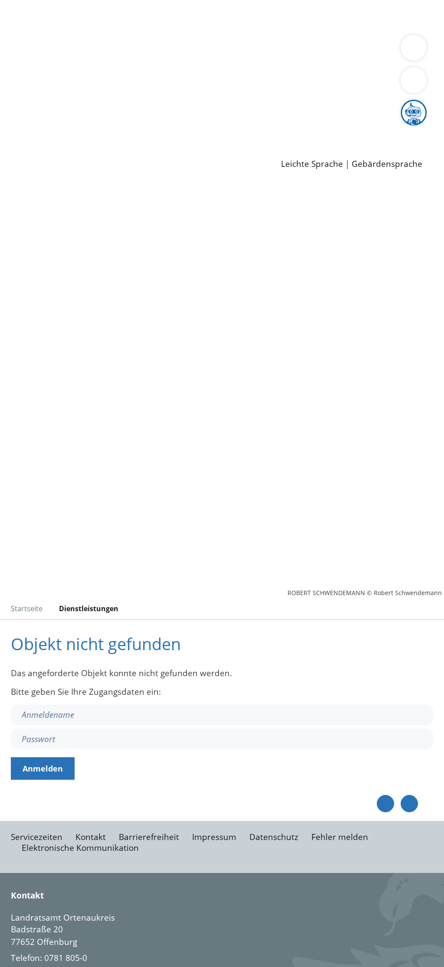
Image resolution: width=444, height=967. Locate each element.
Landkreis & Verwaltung (46, 50)
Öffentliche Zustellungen (149, 150)
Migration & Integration (268, 16)
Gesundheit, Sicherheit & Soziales (159, 61)
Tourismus (44, 72)
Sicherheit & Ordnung (358, 16)
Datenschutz (273, 837)
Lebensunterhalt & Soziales (104, 16)
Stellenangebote (55, 127)
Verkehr (175, 16)
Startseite (26, 608)
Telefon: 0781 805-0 (49, 958)
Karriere (16, 117)
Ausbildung (170, 127)
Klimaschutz (407, 61)
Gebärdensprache (387, 164)
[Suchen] (414, 80)
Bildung (241, 61)
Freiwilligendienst (305, 127)
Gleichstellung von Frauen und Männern (227, 72)
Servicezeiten (36, 837)
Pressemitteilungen (61, 150)
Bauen (36, 16)
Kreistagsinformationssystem (80, 105)
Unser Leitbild (369, 127)
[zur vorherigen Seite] (385, 803)
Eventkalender (117, 127)
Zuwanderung (285, 61)
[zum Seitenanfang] (409, 803)
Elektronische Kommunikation (80, 847)
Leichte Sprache (312, 164)
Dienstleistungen (33, 5)
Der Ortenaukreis (58, 61)
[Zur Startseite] (76, 253)
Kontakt (90, 837)
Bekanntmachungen (106, 72)
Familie (207, 16)
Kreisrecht (159, 105)
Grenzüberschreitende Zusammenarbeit (103, 83)
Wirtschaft (422, 16)
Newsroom (21, 139)
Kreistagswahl (208, 105)
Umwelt (87, 27)
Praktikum (249, 127)
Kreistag (16, 95)
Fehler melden (339, 837)
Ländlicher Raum (348, 61)
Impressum (214, 837)
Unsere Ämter (27, 39)
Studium (210, 127)
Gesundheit (46, 27)
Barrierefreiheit (149, 837)
